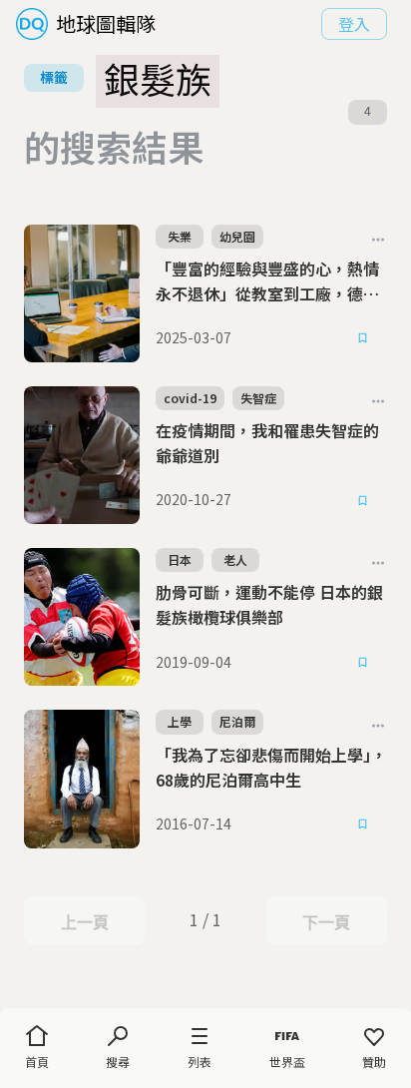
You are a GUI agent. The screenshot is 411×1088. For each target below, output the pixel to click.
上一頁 (84, 922)
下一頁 (325, 922)
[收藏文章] (363, 338)
